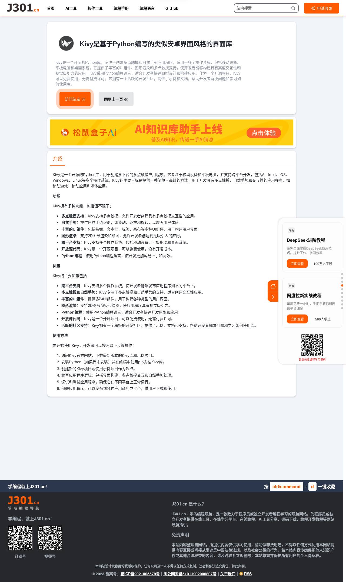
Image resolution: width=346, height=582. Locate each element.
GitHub (171, 8)
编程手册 (121, 8)
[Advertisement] (171, 437)
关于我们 (227, 573)
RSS (248, 573)
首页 (51, 8)
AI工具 (71, 8)
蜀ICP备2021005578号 (140, 573)
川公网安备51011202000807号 (190, 573)
